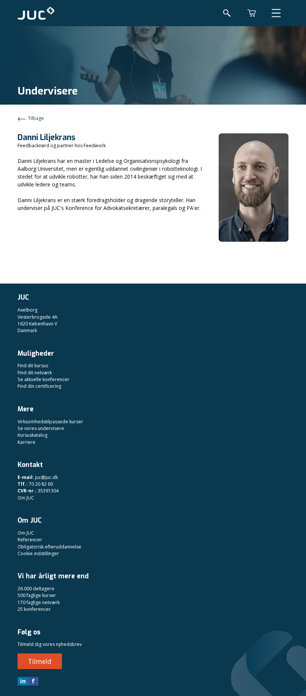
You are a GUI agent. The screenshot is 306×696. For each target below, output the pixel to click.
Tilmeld (39, 661)
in (23, 681)
